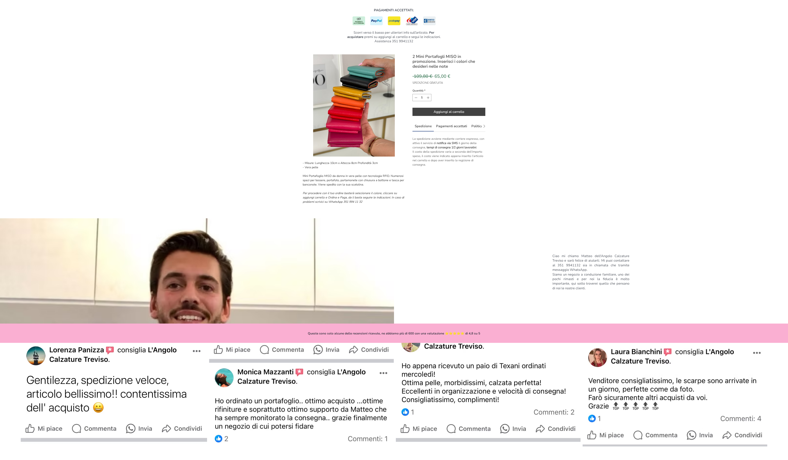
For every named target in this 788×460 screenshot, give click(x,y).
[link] (423, 126)
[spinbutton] (422, 97)
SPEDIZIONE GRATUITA (427, 83)
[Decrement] (415, 97)
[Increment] (428, 97)
